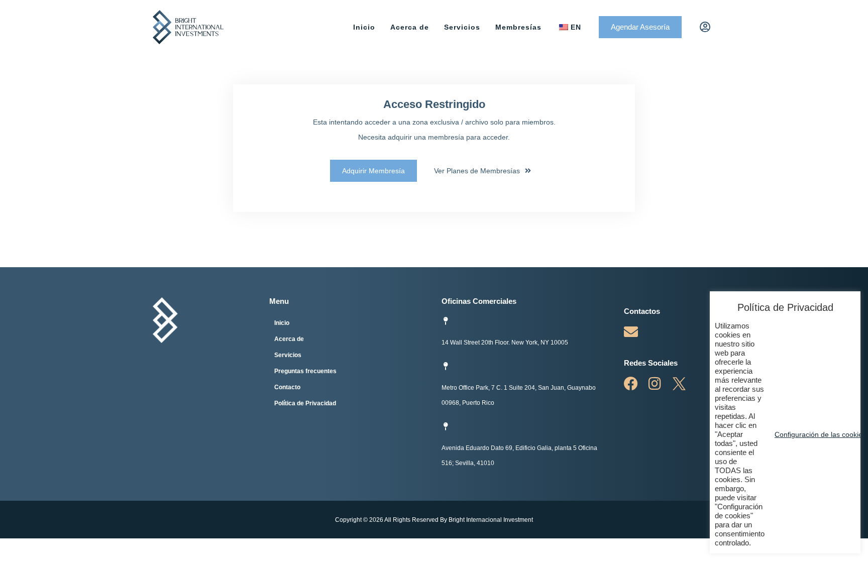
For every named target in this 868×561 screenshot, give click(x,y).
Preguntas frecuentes (305, 371)
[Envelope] (631, 332)
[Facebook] (631, 384)
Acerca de (409, 27)
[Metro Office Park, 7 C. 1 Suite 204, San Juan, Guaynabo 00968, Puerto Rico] (446, 366)
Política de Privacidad (305, 403)
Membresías (518, 27)
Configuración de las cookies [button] (820, 434)
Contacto (287, 387)
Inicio (364, 27)
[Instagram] (655, 384)
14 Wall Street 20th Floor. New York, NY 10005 (505, 342)
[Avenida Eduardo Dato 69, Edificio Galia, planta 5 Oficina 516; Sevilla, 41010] (446, 426)
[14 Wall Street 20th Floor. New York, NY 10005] (446, 321)
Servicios (462, 27)
